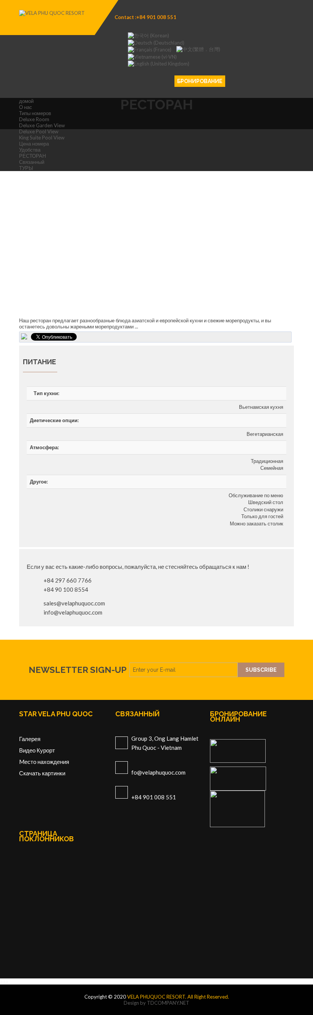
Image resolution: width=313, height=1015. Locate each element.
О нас (25, 107)
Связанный (31, 162)
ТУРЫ (26, 168)
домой (26, 101)
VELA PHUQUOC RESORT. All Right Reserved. (178, 997)
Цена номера (34, 144)
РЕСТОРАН (32, 156)
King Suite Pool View (42, 137)
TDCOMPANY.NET (168, 1003)
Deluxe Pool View (38, 131)
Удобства (29, 150)
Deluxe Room (34, 119)
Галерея (29, 738)
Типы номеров (35, 113)
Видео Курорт (37, 750)
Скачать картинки (42, 773)
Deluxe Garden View (42, 125)
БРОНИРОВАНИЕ (200, 81)
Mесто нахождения (44, 761)
